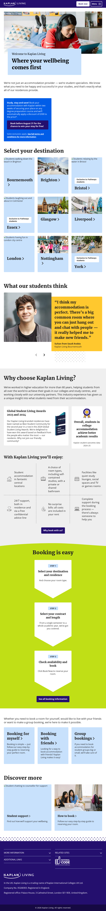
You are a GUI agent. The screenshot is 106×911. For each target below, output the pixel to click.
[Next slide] (44, 355)
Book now (83, 4)
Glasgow (48, 219)
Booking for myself (18, 736)
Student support (17, 816)
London (14, 258)
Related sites (62, 852)
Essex (12, 227)
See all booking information (53, 699)
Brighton (49, 180)
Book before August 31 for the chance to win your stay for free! (27, 125)
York (79, 266)
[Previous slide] (36, 355)
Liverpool (83, 219)
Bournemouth (19, 180)
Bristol (81, 188)
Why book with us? (53, 530)
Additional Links (13, 859)
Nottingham (52, 258)
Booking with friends (48, 738)
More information (14, 852)
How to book (66, 816)
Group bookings (83, 736)
